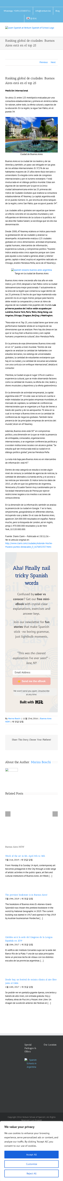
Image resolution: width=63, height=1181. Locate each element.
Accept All (31, 1154)
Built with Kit (31, 702)
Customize (31, 1164)
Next (53, 62)
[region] (31, 1151)
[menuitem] (31, 18)
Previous (44, 62)
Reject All (31, 1173)
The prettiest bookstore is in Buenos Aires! (26, 894)
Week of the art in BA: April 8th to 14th (25, 856)
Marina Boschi (14, 718)
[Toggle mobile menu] (56, 31)
